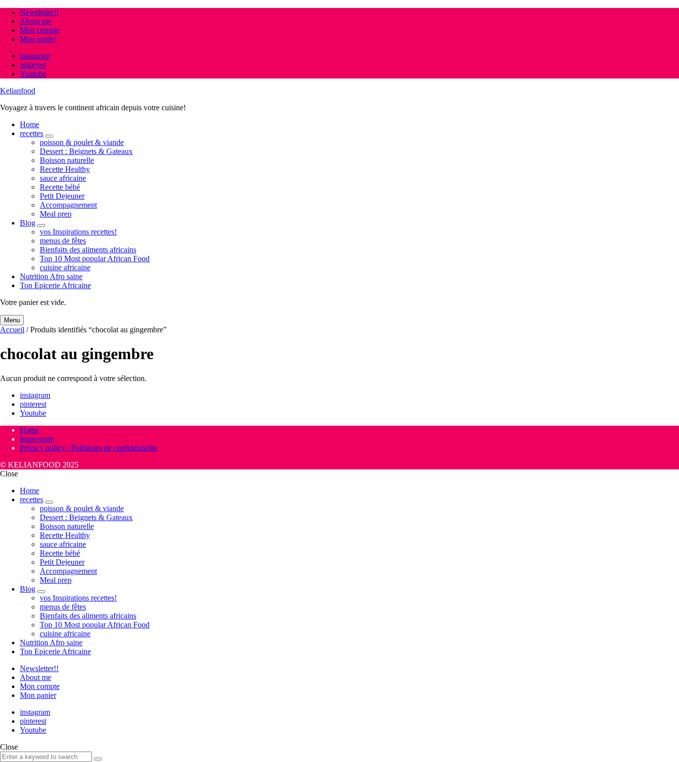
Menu (12, 320)
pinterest (33, 65)
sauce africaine (63, 178)
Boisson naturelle (67, 160)
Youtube (33, 74)
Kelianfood (17, 90)
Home (29, 124)
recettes (31, 133)
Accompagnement (68, 205)
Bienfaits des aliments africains (88, 249)
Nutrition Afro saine (51, 276)
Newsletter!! (39, 12)
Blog (27, 223)
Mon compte (40, 30)
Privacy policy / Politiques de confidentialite (89, 448)
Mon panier (38, 39)
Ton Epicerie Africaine (55, 285)
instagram (35, 56)
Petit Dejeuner (62, 196)
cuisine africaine (65, 267)
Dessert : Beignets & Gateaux (86, 151)
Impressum (37, 439)
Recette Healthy (65, 169)
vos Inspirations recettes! (78, 232)
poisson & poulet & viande (82, 142)
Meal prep (56, 214)
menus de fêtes (63, 240)
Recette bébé (60, 187)
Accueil (12, 329)
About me (35, 21)
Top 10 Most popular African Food (95, 258)
